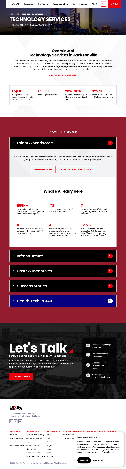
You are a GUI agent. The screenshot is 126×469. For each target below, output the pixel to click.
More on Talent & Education (76, 169)
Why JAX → (14, 431)
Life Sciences (31, 449)
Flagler (49, 445)
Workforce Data (43, 169)
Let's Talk (114, 4)
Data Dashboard (68, 435)
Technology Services (33, 453)
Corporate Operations (33, 442)
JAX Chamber (47, 463)
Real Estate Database (70, 438)
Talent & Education (16, 438)
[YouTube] (20, 421)
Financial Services (32, 445)
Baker (49, 435)
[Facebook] (11, 421)
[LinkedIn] (15, 421)
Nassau (49, 449)
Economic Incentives (16, 445)
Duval (49, 442)
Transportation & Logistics (35, 456)
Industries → (32, 431)
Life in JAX (13, 435)
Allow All (84, 460)
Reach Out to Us (21, 376)
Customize (98, 460)
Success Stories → (96, 431)
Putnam (49, 453)
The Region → (54, 431)
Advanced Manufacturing (35, 435)
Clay (48, 438)
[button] (17, 4)
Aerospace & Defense (34, 438)
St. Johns (50, 456)
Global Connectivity (16, 442)
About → (112, 431)
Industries (14, 14)
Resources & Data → (73, 431)
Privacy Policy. (108, 452)
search (103, 4)
